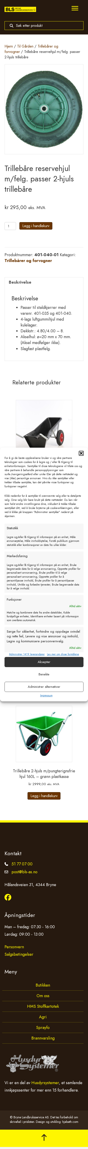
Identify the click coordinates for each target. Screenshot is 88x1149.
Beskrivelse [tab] (20, 282)
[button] (81, 453)
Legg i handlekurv (35, 225)
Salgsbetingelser (19, 954)
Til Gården (25, 46)
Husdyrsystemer (45, 1083)
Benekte (44, 674)
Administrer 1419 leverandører (27, 654)
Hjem (9, 46)
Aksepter (44, 661)
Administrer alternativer (44, 686)
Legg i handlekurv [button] (44, 795)
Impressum (46, 695)
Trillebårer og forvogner (28, 261)
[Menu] (75, 8)
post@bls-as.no (24, 872)
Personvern (14, 947)
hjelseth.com (70, 1121)
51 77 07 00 (22, 864)
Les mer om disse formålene (63, 654)
